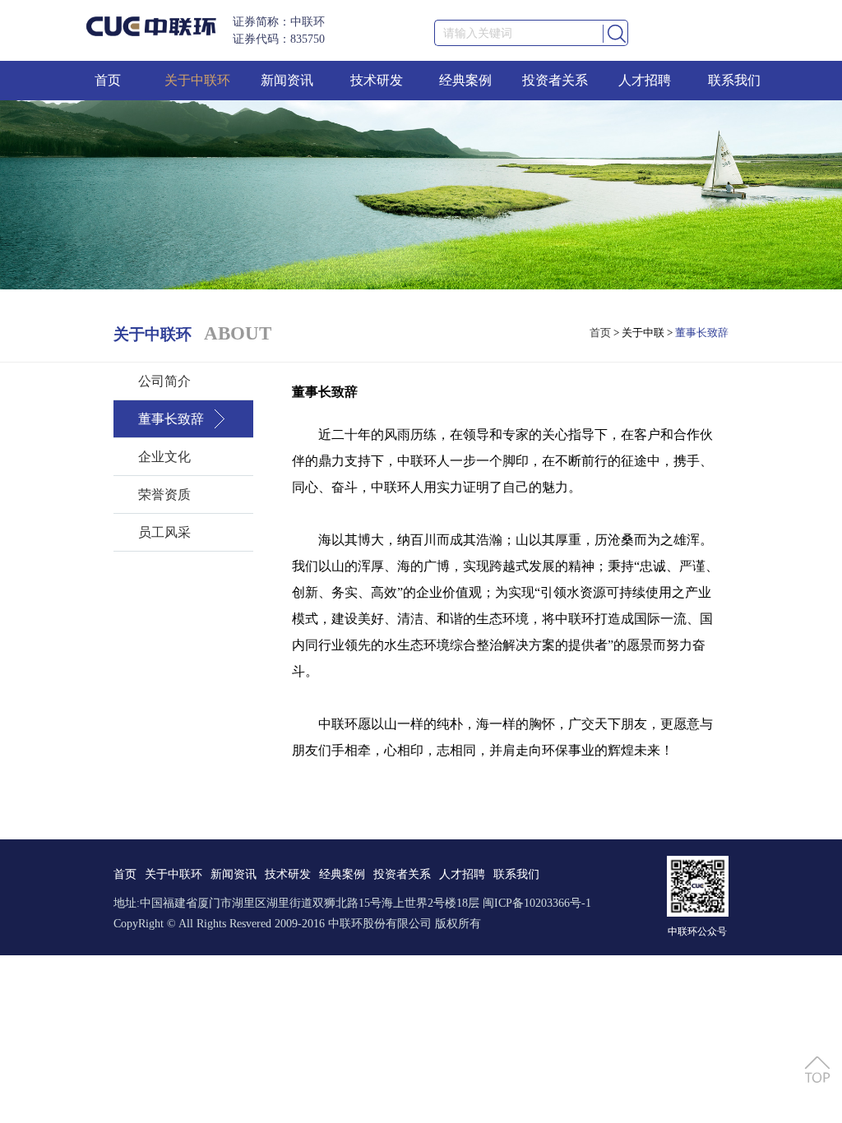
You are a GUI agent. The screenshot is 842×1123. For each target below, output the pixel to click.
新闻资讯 (287, 80)
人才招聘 (644, 80)
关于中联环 (197, 80)
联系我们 (734, 80)
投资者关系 (555, 80)
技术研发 (376, 80)
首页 (108, 80)
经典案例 (465, 80)
